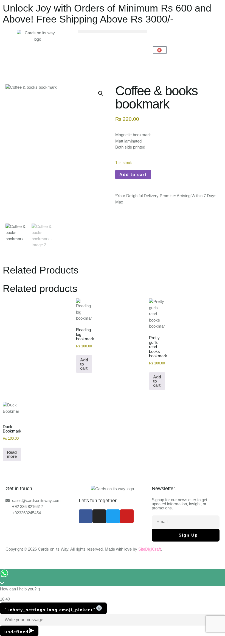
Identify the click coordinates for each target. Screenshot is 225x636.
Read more (12, 454)
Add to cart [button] (84, 364)
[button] (112, 31)
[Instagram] (99, 516)
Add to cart (133, 174)
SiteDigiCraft (149, 549)
